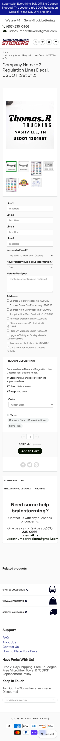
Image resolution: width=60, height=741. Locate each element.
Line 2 (10, 214)
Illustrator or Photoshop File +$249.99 (29, 343)
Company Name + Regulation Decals (28, 420)
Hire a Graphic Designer (17, 488)
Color (11, 399)
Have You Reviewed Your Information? (29, 261)
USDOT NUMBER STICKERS (34, 718)
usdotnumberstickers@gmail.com (32, 31)
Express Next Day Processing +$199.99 (30, 309)
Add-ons (12, 296)
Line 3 (10, 226)
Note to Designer (17, 273)
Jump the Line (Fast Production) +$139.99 (31, 314)
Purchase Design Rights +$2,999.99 (29, 318)
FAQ (23, 480)
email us (32, 535)
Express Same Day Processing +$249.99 (31, 305)
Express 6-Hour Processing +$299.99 (30, 300)
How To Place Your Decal (20, 651)
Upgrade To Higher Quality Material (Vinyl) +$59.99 (26, 337)
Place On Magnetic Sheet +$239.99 (28, 330)
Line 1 (10, 203)
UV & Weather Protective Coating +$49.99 (26, 349)
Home (5, 52)
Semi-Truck (15, 425)
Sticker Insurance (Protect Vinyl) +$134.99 (25, 325)
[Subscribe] (53, 700)
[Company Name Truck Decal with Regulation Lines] (30, 125)
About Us (40, 488)
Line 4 (10, 238)
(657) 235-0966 (17, 26)
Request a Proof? (17, 250)
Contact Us (10, 480)
